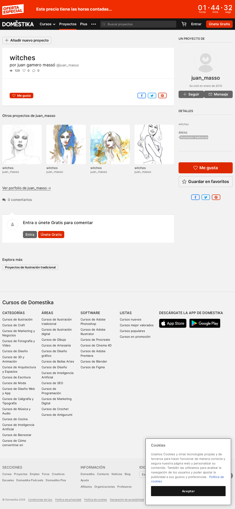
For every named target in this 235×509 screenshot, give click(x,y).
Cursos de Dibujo (54, 339)
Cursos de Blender (94, 361)
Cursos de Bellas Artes (58, 361)
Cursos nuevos (130, 319)
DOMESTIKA (18, 24)
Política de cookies (95, 499)
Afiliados (86, 486)
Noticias (117, 474)
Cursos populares (132, 331)
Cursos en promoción (135, 336)
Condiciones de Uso (40, 499)
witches (8, 168)
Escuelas (8, 480)
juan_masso (45, 115)
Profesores (124, 486)
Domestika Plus (56, 480)
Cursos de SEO (52, 383)
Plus (83, 24)
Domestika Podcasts (29, 480)
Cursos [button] (46, 24)
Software (90, 313)
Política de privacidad (68, 499)
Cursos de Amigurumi (57, 414)
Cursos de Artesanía (56, 345)
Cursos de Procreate (95, 339)
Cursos (6, 474)
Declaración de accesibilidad (127, 499)
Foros (45, 474)
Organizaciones (104, 486)
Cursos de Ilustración (17, 319)
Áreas (47, 313)
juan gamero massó (48, 64)
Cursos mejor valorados (137, 325)
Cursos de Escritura (16, 377)
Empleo (34, 474)
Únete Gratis (51, 234)
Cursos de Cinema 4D (96, 345)
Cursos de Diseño (15, 351)
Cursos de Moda (14, 383)
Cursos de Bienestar (16, 435)
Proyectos (67, 24)
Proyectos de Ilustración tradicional (30, 267)
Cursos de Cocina (15, 419)
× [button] (230, 8)
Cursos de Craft (13, 325)
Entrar (196, 24)
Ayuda (85, 480)
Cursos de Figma (93, 367)
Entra (29, 234)
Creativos (58, 474)
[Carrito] (183, 24)
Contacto (103, 474)
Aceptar (188, 491)
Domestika (88, 474)
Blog (127, 474)
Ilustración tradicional (194, 137)
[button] (93, 24)
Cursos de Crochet (55, 409)
